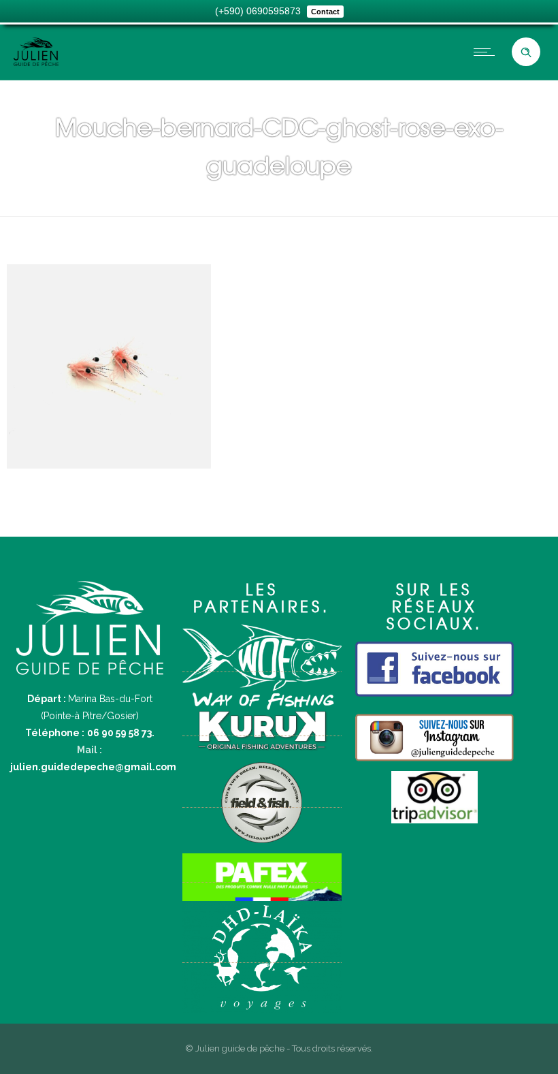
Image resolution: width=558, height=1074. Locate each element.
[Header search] (526, 52)
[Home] (36, 62)
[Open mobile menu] (487, 51)
